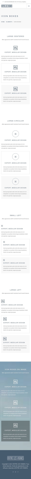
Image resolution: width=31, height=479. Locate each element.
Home (3, 21)
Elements (9, 21)
